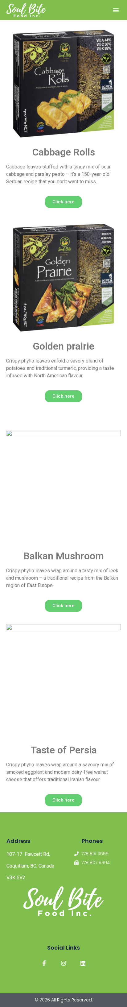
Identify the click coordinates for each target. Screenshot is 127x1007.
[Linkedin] (83, 963)
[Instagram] (63, 963)
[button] (116, 10)
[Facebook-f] (44, 963)
